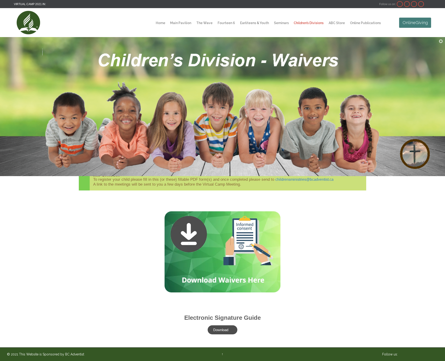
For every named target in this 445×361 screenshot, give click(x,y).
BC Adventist (74, 354)
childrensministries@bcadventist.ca (304, 179)
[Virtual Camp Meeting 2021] (28, 22)
